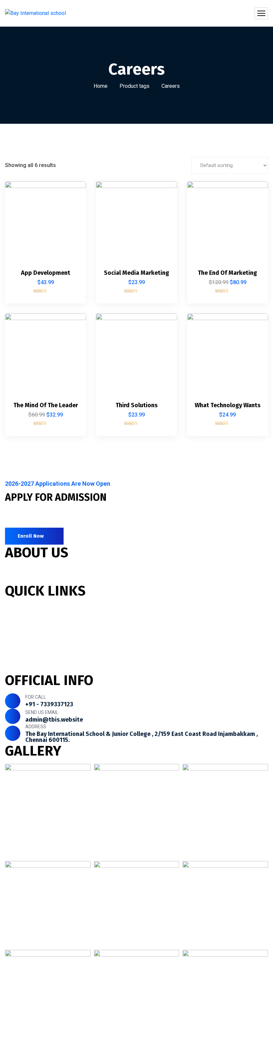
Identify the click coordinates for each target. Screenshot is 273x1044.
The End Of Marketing (227, 272)
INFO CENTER (22, 668)
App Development (45, 272)
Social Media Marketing (136, 272)
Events (13, 644)
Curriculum (19, 620)
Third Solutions (136, 405)
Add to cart (69, 194)
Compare (69, 209)
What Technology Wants (227, 405)
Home (101, 86)
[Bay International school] (35, 13)
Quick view (69, 240)
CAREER (15, 656)
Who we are (20, 608)
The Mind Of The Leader (45, 405)
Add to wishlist (69, 225)
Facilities (16, 632)
